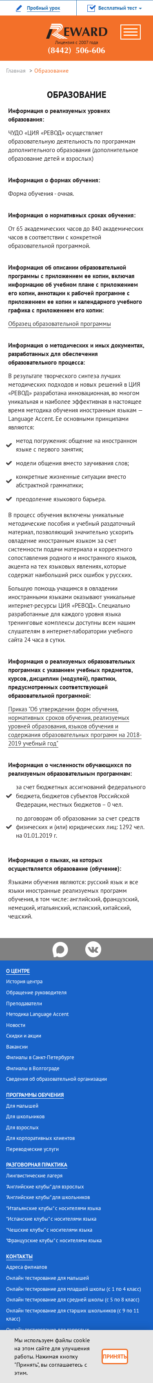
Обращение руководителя (36, 992)
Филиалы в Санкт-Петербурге (40, 1057)
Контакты (19, 1256)
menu (134, 35)
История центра (24, 981)
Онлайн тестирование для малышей (47, 1278)
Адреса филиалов (26, 1267)
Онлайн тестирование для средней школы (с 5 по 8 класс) (73, 1299)
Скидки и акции (23, 1035)
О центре (18, 970)
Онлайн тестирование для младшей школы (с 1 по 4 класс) (73, 1289)
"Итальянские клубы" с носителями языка (53, 1208)
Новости (15, 1025)
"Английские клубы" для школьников (48, 1197)
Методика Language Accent (37, 1014)
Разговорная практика (36, 1164)
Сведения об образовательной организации (56, 1078)
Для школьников (25, 1116)
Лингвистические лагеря (34, 1175)
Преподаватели (24, 1003)
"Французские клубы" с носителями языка (54, 1240)
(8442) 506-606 (76, 51)
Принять (115, 1356)
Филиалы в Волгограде (33, 1068)
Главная (16, 70)
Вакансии (17, 1046)
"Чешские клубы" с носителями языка (49, 1229)
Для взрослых (22, 1127)
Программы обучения (35, 1094)
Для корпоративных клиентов (40, 1138)
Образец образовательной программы (59, 323)
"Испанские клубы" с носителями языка (51, 1218)
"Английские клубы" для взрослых (45, 1186)
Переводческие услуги (32, 1149)
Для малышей (22, 1105)
